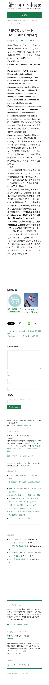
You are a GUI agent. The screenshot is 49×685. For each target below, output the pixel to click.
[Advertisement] (24, 272)
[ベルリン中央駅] (24, 5)
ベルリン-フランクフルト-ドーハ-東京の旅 (24, 512)
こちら (14, 466)
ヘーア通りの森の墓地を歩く (19, 546)
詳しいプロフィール (14, 456)
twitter (11, 438)
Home (15, 21)
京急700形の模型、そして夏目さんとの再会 (24, 495)
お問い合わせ (28, 456)
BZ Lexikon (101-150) (28, 41)
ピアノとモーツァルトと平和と (20, 518)
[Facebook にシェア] (20, 323)
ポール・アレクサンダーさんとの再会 (22, 502)
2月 (24, 21)
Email (9, 383)
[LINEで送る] (29, 323)
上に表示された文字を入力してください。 (20, 399)
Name (9, 375)
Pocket (33, 323)
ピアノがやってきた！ (17, 539)
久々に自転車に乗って (17, 515)
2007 (20, 21)
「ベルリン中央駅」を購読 (18, 624)
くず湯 (16, 247)
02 (27, 21)
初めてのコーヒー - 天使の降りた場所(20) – (23, 336)
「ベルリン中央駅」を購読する (20, 425)
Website (9, 391)
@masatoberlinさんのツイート (18, 665)
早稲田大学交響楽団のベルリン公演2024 (23, 498)
